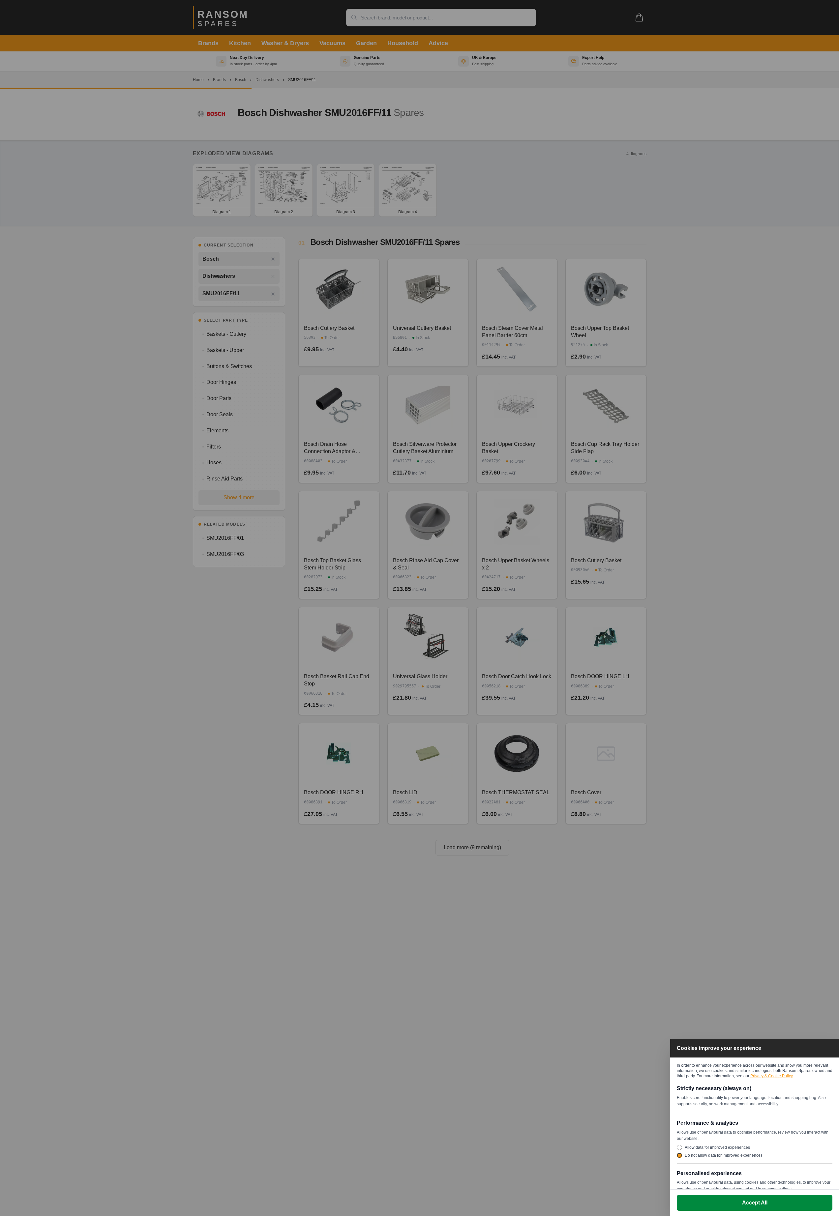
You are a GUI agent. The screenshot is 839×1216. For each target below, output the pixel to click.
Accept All (754, 1202)
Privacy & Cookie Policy (771, 1076)
